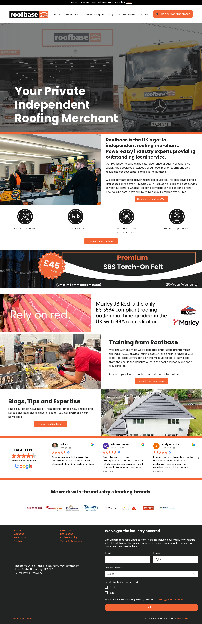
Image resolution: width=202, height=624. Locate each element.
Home (17, 530)
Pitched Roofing (69, 537)
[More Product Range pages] (103, 14)
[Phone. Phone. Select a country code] (159, 559)
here (129, 2)
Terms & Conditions (71, 541)
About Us (19, 533)
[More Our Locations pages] (136, 14)
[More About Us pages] (78, 14)
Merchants (20, 537)
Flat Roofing (67, 533)
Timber (18, 541)
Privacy (17, 618)
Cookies (27, 618)
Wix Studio (183, 618)
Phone (156, 553)
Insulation (65, 530)
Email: (108, 553)
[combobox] (151, 574)
